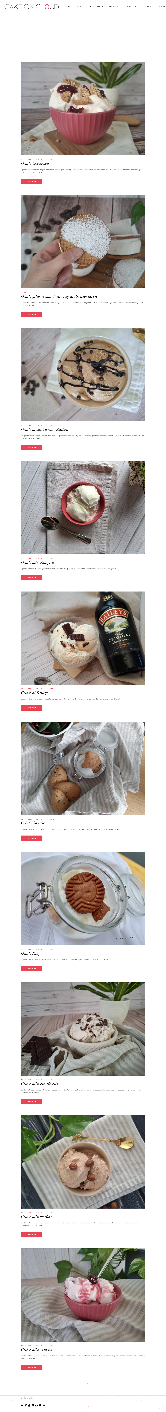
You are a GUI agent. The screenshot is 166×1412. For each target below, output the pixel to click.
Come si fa (26, 292)
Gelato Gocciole (33, 823)
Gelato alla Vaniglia (37, 562)
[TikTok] (29, 1406)
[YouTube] (22, 1406)
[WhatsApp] (36, 1406)
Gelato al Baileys (34, 692)
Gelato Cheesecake (35, 163)
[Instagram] (26, 1406)
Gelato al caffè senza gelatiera (44, 429)
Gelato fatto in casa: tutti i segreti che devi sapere (59, 296)
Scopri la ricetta (45, 159)
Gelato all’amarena (36, 1349)
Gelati (31, 159)
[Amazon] (40, 1406)
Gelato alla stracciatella (40, 1083)
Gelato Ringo (31, 953)
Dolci (24, 159)
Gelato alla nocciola (36, 1216)
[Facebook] (33, 1406)
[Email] (43, 1406)
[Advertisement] (83, 30)
